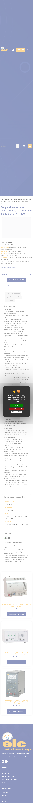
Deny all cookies (17, 408)
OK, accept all (17, 405)
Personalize (16, 412)
